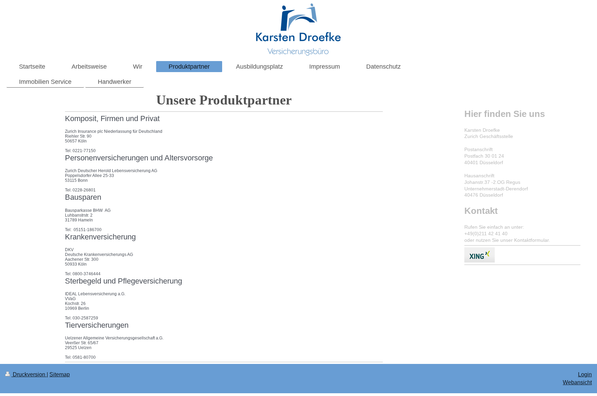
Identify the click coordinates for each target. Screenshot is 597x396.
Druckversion (29, 374)
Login (585, 374)
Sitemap (59, 374)
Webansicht (577, 382)
